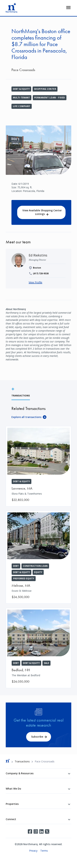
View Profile (35, 282)
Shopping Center (45, 88)
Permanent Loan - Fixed (49, 97)
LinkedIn (41, 831)
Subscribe (37, 736)
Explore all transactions (26, 417)
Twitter (47, 831)
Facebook (30, 831)
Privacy (33, 850)
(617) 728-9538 (41, 273)
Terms (44, 850)
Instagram (35, 831)
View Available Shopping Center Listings (42, 212)
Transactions (22, 761)
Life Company (21, 106)
